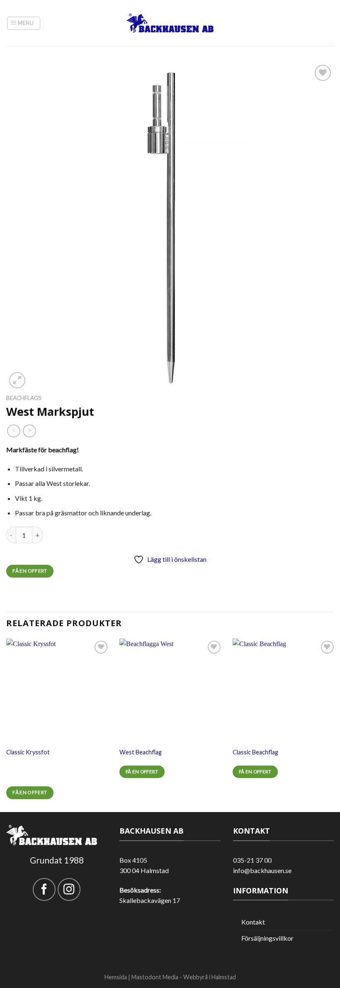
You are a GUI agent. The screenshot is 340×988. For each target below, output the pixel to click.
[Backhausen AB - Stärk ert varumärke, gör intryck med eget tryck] (170, 23)
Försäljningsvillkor (267, 938)
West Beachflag (140, 752)
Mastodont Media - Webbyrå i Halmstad (183, 977)
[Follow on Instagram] (69, 889)
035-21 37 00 (252, 860)
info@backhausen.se (262, 870)
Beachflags (23, 398)
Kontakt (253, 922)
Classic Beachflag (255, 752)
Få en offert (29, 571)
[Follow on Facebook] (44, 889)
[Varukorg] (329, 23)
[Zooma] (17, 380)
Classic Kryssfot (28, 752)
